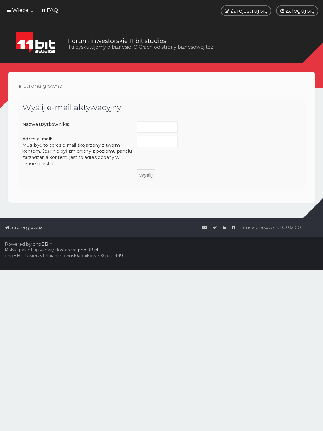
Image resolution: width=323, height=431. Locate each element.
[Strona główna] (35, 44)
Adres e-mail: (37, 139)
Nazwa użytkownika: (45, 124)
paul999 (114, 255)
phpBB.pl (88, 250)
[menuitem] (49, 10)
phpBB (40, 244)
